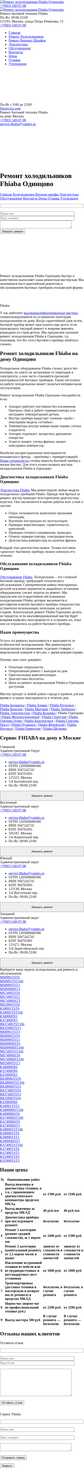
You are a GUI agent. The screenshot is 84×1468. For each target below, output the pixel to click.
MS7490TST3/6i (11, 1051)
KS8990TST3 (9, 1137)
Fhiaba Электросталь (15, 713)
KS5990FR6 (8, 1102)
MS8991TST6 (10, 977)
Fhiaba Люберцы (63, 709)
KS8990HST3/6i (11, 1110)
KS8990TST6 (9, 1133)
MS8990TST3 (10, 985)
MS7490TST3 (10, 997)
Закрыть (7, 1465)
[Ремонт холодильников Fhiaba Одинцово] (32, 2)
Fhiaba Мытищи (36, 709)
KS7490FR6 (8, 1071)
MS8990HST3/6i (12, 1047)
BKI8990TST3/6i (12, 1082)
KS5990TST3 (9, 1160)
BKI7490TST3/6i (12, 1024)
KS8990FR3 (8, 1016)
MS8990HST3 (10, 989)
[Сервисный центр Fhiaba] (32, 100)
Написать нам (10, 108)
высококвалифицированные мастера (51, 313)
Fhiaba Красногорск (38, 721)
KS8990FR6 (8, 1067)
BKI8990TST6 (10, 1078)
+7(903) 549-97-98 (13, 6)
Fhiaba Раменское (28, 728)
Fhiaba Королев (11, 709)
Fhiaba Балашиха (12, 705)
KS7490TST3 (9, 1153)
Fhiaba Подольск (62, 705)
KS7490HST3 (10, 1125)
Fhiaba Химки (37, 705)
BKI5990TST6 (10, 1098)
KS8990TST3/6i (11, 1129)
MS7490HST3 (10, 1000)
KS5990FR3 (8, 1075)
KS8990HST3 (10, 1141)
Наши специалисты (14, 460)
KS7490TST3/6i (11, 1145)
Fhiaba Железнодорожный (21, 717)
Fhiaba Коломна (44, 713)
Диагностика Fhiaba (14, 490)
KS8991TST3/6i (11, 1012)
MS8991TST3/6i (11, 981)
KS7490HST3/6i (11, 1117)
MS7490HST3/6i (12, 1059)
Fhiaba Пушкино (23, 725)
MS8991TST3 (10, 1032)
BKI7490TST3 (10, 1094)
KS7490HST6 (10, 1121)
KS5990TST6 (9, 1156)
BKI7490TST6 (10, 1090)
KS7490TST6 (9, 1149)
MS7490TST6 (10, 993)
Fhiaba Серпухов (54, 717)
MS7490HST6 (10, 1055)
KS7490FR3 (8, 1020)
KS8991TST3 (9, 1106)
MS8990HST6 (10, 1043)
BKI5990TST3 (10, 1028)
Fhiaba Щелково (55, 728)
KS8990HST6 (10, 1114)
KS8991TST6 (9, 1008)
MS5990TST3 (10, 1063)
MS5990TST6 (10, 1004)
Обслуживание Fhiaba (16, 577)
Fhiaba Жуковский (51, 725)
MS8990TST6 (10, 1036)
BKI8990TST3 (10, 1086)
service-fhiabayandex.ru (18, 124)
